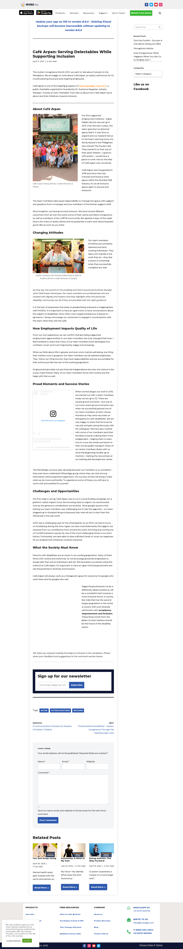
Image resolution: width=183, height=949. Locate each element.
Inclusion (78, 710)
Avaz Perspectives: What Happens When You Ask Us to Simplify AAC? (147, 56)
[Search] (160, 13)
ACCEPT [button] (27, 941)
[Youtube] (156, 4)
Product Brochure (102, 921)
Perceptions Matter (143, 48)
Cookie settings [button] (13, 941)
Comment (44, 772)
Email (65, 761)
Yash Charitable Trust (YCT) (93, 86)
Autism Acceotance (60, 710)
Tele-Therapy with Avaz (70, 927)
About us (98, 914)
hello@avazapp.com (143, 923)
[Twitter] (151, 4)
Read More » (41, 888)
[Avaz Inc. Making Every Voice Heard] (30, 4)
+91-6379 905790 (141, 911)
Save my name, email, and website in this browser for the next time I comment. (72, 812)
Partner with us (101, 934)
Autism (44, 710)
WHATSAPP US (141, 907)
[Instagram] (160, 4)
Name (41, 761)
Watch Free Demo (141, 13)
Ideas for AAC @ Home (70, 914)
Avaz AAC (30, 914)
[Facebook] (146, 4)
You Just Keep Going (44, 858)
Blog (96, 927)
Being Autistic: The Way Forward (100, 859)
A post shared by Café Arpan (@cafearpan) (53, 447)
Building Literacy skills (70, 934)
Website (90, 761)
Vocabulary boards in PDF (72, 921)
